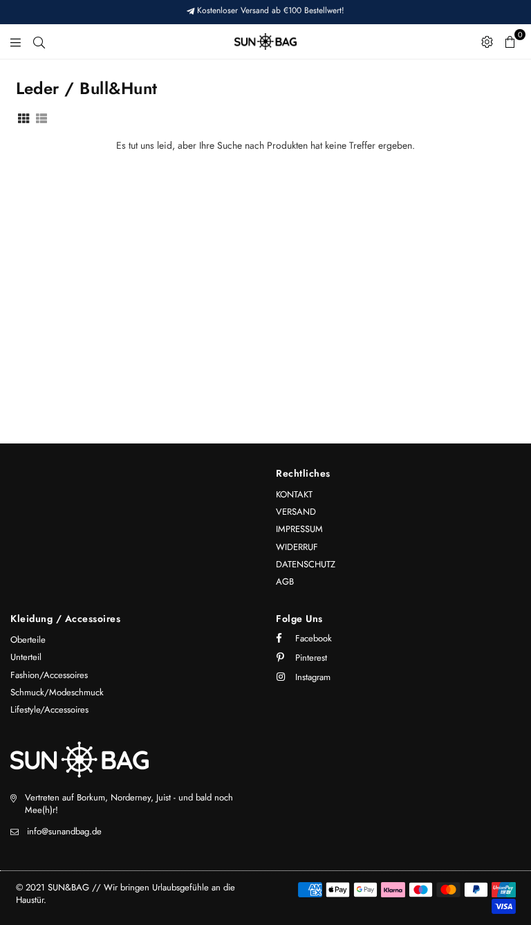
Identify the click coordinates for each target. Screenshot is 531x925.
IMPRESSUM (299, 528)
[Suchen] (39, 41)
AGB (285, 581)
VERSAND (296, 511)
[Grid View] (23, 117)
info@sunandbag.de (64, 831)
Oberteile (28, 639)
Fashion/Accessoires (49, 674)
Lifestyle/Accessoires (49, 709)
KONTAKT (294, 494)
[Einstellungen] (487, 41)
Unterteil (25, 656)
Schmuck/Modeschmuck (57, 692)
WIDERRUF (297, 546)
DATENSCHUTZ (305, 564)
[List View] (41, 117)
